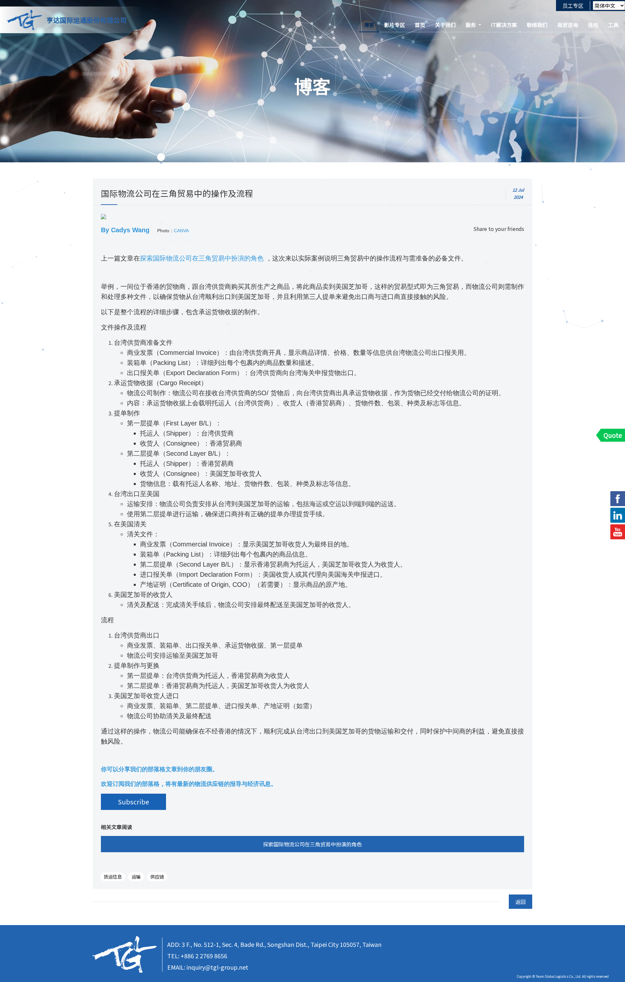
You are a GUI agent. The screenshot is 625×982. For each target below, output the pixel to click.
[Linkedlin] (617, 515)
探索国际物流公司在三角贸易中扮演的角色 (202, 258)
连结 (593, 25)
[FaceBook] (617, 498)
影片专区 (394, 25)
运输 (136, 876)
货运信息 (113, 876)
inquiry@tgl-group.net (217, 967)
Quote (613, 435)
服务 (470, 25)
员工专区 (572, 5)
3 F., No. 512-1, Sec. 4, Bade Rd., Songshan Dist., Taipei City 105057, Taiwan (282, 944)
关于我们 (445, 25)
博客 (369, 25)
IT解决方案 (504, 25)
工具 (613, 25)
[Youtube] (617, 531)
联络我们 (537, 25)
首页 (420, 25)
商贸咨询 (567, 25)
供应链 (157, 876)
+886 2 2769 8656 (204, 955)
